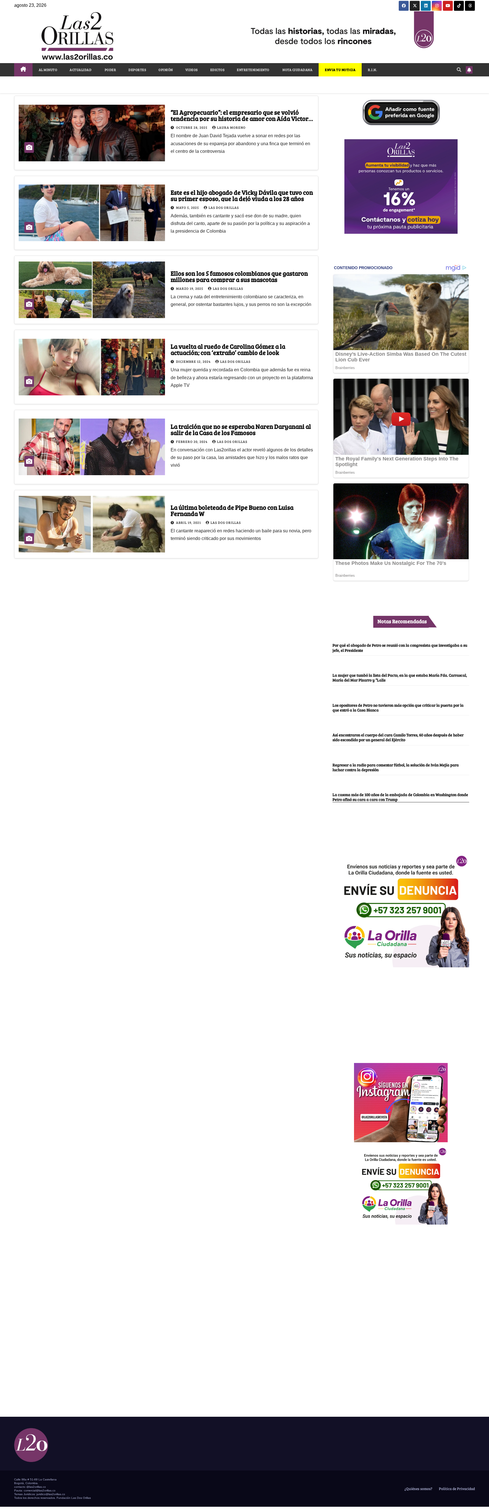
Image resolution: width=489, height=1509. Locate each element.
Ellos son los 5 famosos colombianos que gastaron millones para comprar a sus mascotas (239, 276)
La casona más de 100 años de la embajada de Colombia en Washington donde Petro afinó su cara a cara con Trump (400, 797)
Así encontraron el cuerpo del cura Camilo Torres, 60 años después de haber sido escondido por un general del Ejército (398, 737)
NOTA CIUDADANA (297, 69)
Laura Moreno (231, 127)
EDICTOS (217, 69)
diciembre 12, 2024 (193, 361)
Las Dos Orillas (224, 207)
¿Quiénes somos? (418, 1488)
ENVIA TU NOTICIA (340, 69)
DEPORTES (137, 69)
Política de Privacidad (456, 1488)
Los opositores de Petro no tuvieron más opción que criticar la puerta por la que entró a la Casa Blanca (398, 707)
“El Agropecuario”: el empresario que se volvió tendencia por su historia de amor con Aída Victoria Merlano (242, 118)
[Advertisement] (401, 1012)
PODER (110, 69)
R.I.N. (372, 69)
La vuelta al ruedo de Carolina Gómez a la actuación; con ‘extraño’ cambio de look (228, 349)
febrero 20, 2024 (192, 441)
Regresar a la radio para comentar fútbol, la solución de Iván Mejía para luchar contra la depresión (396, 767)
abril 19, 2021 (189, 522)
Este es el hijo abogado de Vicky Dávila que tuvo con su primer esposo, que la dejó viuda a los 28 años (242, 195)
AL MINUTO (48, 69)
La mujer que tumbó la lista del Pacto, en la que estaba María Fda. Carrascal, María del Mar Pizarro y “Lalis (400, 677)
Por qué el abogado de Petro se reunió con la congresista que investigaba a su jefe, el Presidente (400, 647)
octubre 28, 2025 (192, 127)
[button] (459, 69)
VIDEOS (191, 69)
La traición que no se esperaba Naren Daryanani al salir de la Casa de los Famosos (241, 429)
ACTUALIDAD (80, 69)
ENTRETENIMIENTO (253, 69)
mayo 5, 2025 (188, 207)
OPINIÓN (165, 69)
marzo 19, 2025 (190, 288)
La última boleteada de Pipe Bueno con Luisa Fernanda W (232, 510)
